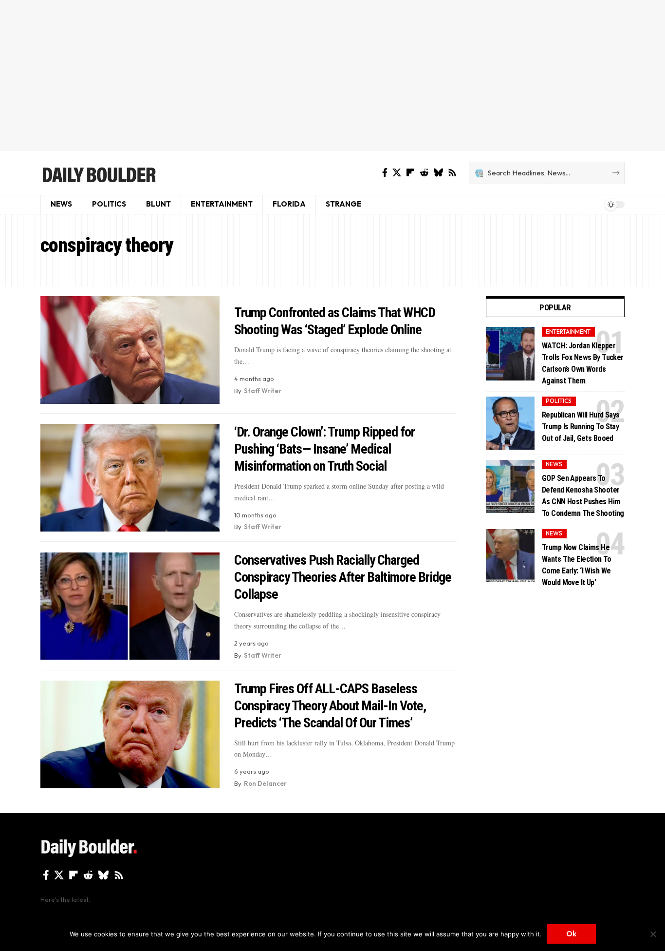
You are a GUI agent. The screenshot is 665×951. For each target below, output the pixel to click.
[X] (397, 172)
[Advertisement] (332, 75)
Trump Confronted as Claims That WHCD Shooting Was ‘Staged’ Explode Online (334, 321)
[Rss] (452, 172)
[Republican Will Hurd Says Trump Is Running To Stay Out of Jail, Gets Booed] (510, 423)
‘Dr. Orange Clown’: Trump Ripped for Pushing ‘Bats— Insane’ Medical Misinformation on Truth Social (324, 449)
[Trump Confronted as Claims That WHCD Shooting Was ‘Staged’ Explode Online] (130, 350)
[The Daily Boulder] (98, 173)
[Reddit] (424, 172)
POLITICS (559, 400)
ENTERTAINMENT (568, 331)
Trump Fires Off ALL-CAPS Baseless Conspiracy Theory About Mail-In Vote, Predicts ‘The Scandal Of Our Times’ (330, 706)
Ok (571, 933)
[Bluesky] (438, 172)
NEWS (554, 464)
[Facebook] (385, 172)
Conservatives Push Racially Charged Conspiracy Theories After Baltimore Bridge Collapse (342, 577)
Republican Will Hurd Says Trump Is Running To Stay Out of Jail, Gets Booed (581, 426)
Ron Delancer (265, 783)
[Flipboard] (410, 172)
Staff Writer (262, 391)
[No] (653, 934)
